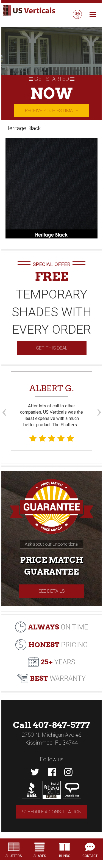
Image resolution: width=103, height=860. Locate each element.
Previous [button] (4, 402)
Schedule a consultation (51, 811)
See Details (51, 591)
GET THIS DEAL (51, 348)
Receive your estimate (51, 110)
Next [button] (99, 402)
